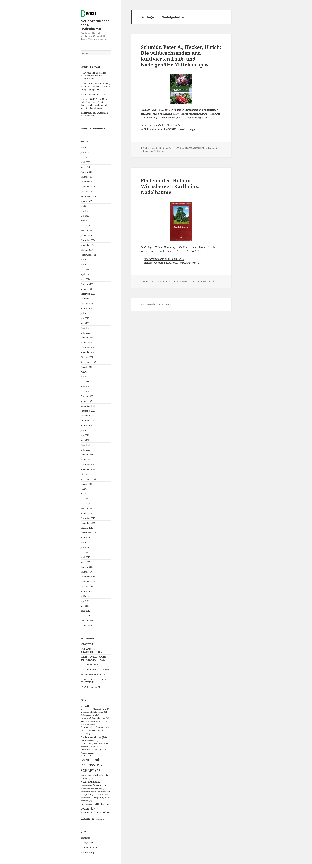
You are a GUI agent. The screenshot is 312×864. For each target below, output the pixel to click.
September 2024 (88, 254)
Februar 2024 (87, 284)
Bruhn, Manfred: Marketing (93, 94)
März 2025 (85, 225)
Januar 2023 (86, 342)
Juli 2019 (85, 542)
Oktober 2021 (87, 415)
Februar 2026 (87, 172)
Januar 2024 (86, 289)
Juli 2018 (85, 596)
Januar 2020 (86, 513)
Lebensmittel (86, 775)
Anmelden (85, 837)
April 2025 (85, 220)
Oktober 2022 (87, 357)
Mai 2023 (85, 323)
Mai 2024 (85, 269)
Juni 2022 (85, 376)
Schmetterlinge (103, 792)
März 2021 (85, 450)
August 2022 (86, 367)
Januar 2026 (86, 176)
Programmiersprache (88, 792)
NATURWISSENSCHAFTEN (93, 674)
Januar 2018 (86, 625)
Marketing (87, 778)
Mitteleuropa (147, 151)
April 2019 (85, 557)
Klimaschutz (101, 750)
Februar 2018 (87, 620)
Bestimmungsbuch (90, 715)
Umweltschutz (87, 798)
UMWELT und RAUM (90, 687)
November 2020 (88, 469)
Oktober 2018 (87, 586)
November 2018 (88, 581)
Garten (87, 733)
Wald (107, 798)
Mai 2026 (85, 157)
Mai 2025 (85, 215)
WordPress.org (87, 852)
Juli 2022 (85, 371)
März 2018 (85, 615)
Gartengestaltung (94, 737)
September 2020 (88, 479)
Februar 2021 (87, 454)
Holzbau (85, 747)
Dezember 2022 (88, 347)
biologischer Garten (90, 724)
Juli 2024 (85, 259)
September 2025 (88, 196)
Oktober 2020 (87, 474)
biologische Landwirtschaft (94, 721)
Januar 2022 (86, 401)
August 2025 (86, 201)
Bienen (87, 718)
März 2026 (85, 167)
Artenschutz (100, 712)
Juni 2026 (85, 152)
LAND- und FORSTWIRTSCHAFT (95, 669)
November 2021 (88, 411)
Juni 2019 (85, 547)
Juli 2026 (85, 147)
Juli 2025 (85, 206)
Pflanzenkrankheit (89, 789)
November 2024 (88, 245)
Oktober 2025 (87, 191)
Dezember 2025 (88, 181)
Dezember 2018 (88, 576)
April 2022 (85, 386)
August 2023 (86, 308)
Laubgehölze (214, 148)
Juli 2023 (85, 313)
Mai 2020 (85, 498)
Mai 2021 (85, 440)
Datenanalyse (97, 730)
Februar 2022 (87, 396)
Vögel (99, 797)
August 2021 (86, 425)
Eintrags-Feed (87, 842)
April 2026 (85, 162)
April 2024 (85, 274)
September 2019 (88, 532)
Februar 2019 (87, 567)
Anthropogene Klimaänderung (95, 709)
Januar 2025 (86, 235)
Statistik (103, 794)
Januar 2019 (86, 571)
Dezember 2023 (88, 293)
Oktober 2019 (87, 528)
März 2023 (85, 332)
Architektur (87, 712)
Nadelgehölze (160, 151)
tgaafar (168, 148)
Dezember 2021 (88, 406)
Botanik (85, 730)
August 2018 (86, 591)
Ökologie (88, 818)
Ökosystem (100, 819)
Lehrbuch (100, 775)
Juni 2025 (85, 211)
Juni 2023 (85, 318)
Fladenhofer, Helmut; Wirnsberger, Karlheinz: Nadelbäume (170, 186)
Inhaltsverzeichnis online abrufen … (164, 125)
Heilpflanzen (102, 744)
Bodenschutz (104, 727)
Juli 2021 (85, 430)
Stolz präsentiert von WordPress (156, 304)
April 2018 (85, 610)
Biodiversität (101, 718)
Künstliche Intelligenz (89, 756)
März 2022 (85, 391)
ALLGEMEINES (87, 644)
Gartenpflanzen (89, 740)
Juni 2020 (85, 493)
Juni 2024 (85, 264)
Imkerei (95, 747)
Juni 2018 (85, 601)
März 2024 (85, 279)
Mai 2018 (85, 606)
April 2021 (85, 445)
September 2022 (88, 362)
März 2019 (85, 562)
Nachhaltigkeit (91, 781)
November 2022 (88, 352)
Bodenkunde (89, 727)
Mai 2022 (85, 381)
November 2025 (88, 186)
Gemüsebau (88, 743)
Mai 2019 (85, 552)
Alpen (85, 706)
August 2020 (86, 484)
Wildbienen (86, 801)
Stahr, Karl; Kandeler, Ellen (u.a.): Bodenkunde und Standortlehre (93, 75)
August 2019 (86, 537)
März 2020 (85, 503)
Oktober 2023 (87, 303)
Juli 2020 (85, 489)
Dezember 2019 (88, 518)
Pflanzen (98, 785)
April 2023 (85, 328)
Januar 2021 (86, 459)
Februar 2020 (87, 508)
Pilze (100, 789)
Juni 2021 (85, 435)
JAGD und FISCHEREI (90, 664)
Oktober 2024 (87, 250)
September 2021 (88, 420)
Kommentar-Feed (89, 847)
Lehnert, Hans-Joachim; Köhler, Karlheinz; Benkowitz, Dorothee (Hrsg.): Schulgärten (95, 86)
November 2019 (88, 523)
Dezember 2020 (88, 464)
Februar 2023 (87, 337)
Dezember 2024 (88, 240)
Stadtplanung (89, 794)
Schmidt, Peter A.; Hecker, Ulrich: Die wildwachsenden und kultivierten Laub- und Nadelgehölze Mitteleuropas (181, 56)
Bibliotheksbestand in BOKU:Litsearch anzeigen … (171, 129)
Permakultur (86, 786)
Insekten (87, 749)
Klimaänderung (89, 753)
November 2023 (88, 298)
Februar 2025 (87, 230)
